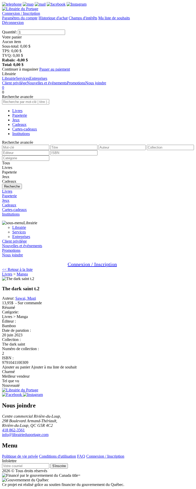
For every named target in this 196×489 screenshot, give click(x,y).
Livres (17, 111)
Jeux (16, 120)
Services (22, 78)
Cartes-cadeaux (24, 129)
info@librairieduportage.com (25, 434)
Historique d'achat (53, 18)
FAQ (81, 456)
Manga (22, 274)
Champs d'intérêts (83, 18)
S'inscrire (59, 466)
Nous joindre (95, 83)
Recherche (12, 186)
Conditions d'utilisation (57, 456)
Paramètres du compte (20, 18)
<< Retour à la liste (17, 269)
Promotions (76, 83)
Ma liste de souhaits (114, 18)
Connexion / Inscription (21, 13)
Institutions (21, 133)
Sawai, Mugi (25, 298)
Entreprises (38, 78)
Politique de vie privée (20, 456)
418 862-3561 (13, 430)
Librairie (9, 78)
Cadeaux (19, 124)
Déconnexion (13, 22)
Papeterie (19, 115)
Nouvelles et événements (47, 83)
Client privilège (14, 83)
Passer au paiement (54, 69)
